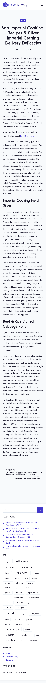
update (10, 635)
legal (10, 613)
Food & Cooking (27, 135)
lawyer (21, 607)
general (8, 593)
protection (7, 625)
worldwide (33, 640)
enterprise (30, 583)
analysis (7, 562)
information (34, 597)
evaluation (18, 588)
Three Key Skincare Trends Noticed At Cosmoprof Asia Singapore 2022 (19, 535)
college (7, 579)
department (8, 583)
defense (34, 578)
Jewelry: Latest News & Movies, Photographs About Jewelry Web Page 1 (21, 523)
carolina (36, 573)
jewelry (31, 603)
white (37, 635)
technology (12, 629)
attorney (22, 561)
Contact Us (9, 660)
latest (8, 607)
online (17, 619)
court (26, 579)
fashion (28, 588)
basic (7, 573)
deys (16, 50)
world (23, 640)
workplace (10, 640)
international (8, 603)
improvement (33, 592)
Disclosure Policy (12, 656)
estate (7, 587)
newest (35, 613)
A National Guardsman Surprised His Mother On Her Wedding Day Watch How (23, 529)
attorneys (10, 567)
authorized (27, 567)
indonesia (18, 597)
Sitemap (8, 653)
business (21, 573)
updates (26, 635)
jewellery (20, 602)
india (6, 598)
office (7, 619)
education (19, 583)
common (17, 578)
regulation (18, 624)
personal (29, 619)
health (19, 592)
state (28, 624)
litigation (23, 614)
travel (27, 629)
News (23, 21)
